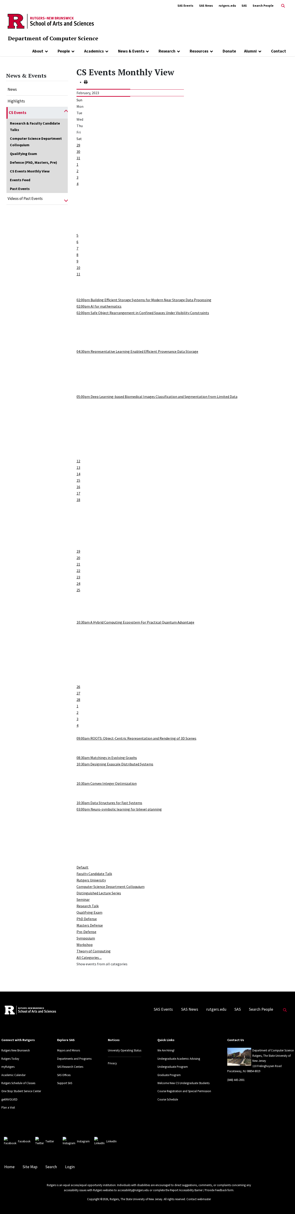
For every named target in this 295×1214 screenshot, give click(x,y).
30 (78, 151)
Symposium (86, 938)
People (64, 51)
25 (78, 590)
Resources (199, 51)
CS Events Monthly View (30, 171)
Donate (229, 51)
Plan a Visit (8, 1107)
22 (78, 570)
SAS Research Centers (70, 1066)
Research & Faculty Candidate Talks (35, 126)
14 (78, 474)
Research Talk (88, 906)
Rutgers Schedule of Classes (18, 1083)
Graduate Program (169, 1075)
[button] (66, 113)
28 (78, 699)
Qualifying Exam (23, 153)
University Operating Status (124, 1050)
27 (78, 693)
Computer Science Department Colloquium (36, 141)
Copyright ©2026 (97, 1199)
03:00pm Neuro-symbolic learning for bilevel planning (119, 809)
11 (78, 274)
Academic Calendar (13, 1075)
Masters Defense (90, 925)
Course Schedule (167, 1099)
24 (78, 583)
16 (78, 486)
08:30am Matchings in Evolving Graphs (107, 757)
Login (70, 1166)
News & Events (131, 51)
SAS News (206, 6)
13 (78, 467)
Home (9, 1166)
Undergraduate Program (172, 1066)
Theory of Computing (94, 951)
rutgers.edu (227, 6)
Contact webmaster (198, 1199)
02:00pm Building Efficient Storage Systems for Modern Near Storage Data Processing (144, 300)
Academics (94, 51)
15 (78, 480)
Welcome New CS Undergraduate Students (183, 1083)
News (12, 89)
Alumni (250, 51)
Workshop (85, 944)
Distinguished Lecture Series (99, 893)
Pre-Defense (86, 931)
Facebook (24, 1141)
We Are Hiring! (165, 1050)
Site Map (30, 1166)
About (37, 51)
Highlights (16, 101)
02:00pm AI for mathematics (99, 306)
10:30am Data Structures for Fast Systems (109, 802)
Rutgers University (91, 880)
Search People (263, 6)
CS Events (17, 112)
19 (78, 551)
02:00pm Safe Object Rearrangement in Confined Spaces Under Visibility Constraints (143, 312)
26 (78, 686)
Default (82, 867)
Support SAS (64, 1083)
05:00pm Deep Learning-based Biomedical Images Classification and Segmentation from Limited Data (157, 396)
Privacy (112, 1063)
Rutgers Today (10, 1058)
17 (78, 493)
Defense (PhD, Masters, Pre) (33, 162)
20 (78, 557)
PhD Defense (87, 918)
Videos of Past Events (25, 198)
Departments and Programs (74, 1058)
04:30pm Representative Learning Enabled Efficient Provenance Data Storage (137, 351)
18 (78, 499)
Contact (278, 51)
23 (78, 577)
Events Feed (20, 180)
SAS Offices (64, 1075)
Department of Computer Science (53, 38)
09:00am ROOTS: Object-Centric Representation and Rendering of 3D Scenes (136, 738)
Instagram (83, 1141)
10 (78, 267)
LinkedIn (111, 1141)
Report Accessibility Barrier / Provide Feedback (198, 1190)
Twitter (49, 1141)
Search (51, 1166)
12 (78, 461)
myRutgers (8, 1066)
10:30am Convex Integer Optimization (107, 783)
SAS (244, 6)
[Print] (86, 82)
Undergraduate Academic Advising (178, 1058)
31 (78, 158)
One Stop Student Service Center (21, 1091)
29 (78, 145)
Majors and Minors (68, 1050)
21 (78, 564)
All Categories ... (89, 957)
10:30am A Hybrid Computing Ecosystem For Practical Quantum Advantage (135, 622)
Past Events (20, 188)
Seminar (83, 899)
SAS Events (185, 6)
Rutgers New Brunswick (15, 1050)
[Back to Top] (285, 1203)
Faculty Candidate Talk (94, 873)
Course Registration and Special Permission (184, 1091)
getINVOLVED (9, 1099)
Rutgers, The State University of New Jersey (136, 1199)
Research (167, 51)
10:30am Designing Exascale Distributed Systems (115, 764)
